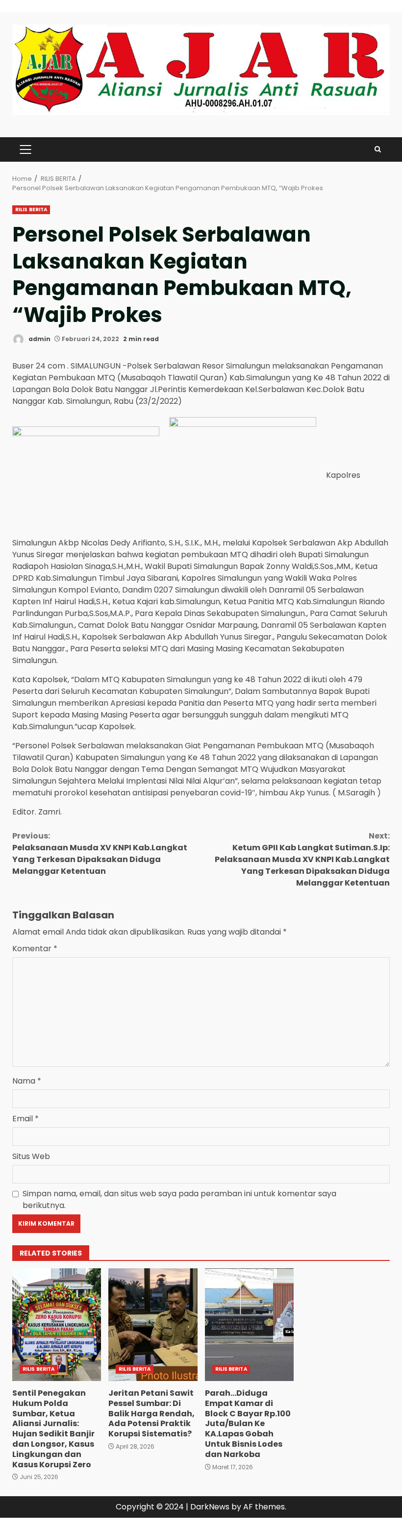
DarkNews (209, 1506)
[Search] (378, 149)
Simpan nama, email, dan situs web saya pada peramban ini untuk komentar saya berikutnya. (179, 1199)
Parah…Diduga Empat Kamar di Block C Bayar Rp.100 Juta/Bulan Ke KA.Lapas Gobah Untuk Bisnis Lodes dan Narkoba (249, 1324)
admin (38, 339)
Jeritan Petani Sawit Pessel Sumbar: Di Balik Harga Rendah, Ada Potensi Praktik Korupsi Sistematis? (152, 1324)
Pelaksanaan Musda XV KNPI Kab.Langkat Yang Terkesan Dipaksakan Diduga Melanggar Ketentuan (99, 853)
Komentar (34, 948)
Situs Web (31, 1156)
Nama (26, 1080)
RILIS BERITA (31, 209)
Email (25, 1118)
